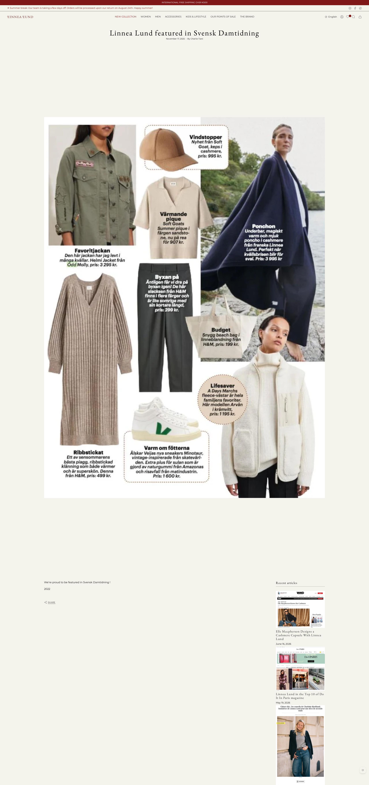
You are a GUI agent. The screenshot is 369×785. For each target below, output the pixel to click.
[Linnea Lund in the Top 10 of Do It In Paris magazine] (300, 668)
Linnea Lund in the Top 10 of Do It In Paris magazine (300, 696)
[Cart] (360, 16)
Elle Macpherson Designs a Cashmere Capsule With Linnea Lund (298, 635)
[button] (146, 17)
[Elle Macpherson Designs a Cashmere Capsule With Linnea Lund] (300, 609)
